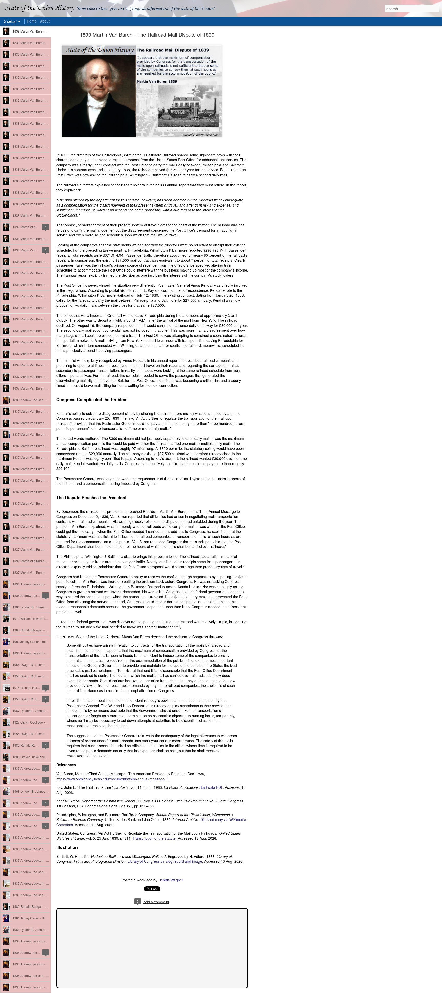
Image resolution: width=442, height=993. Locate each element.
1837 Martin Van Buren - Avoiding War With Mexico (48, 538)
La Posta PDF (212, 787)
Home (32, 21)
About (45, 21)
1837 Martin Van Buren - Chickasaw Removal (44, 434)
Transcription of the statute (154, 838)
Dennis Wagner (170, 879)
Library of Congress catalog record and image (165, 861)
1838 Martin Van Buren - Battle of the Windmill (44, 319)
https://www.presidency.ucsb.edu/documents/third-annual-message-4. (112, 778)
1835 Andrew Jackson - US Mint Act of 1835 (43, 883)
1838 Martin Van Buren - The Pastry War (40, 296)
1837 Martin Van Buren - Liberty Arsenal (40, 446)
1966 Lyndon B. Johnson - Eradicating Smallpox (46, 607)
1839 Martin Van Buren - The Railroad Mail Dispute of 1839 (147, 34)
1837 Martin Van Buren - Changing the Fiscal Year (47, 376)
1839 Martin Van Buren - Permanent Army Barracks (48, 65)
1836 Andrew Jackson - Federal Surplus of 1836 (46, 584)
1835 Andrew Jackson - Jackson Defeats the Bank (47, 872)
